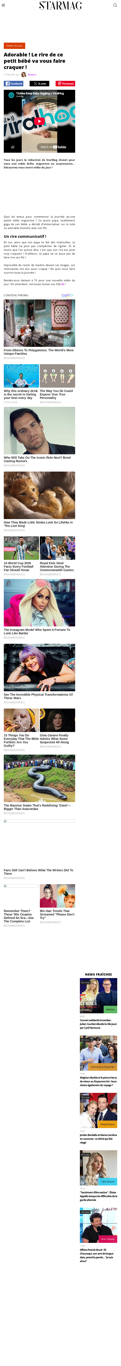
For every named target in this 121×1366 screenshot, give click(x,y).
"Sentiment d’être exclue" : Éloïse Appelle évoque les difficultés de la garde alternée (98, 1196)
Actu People (108, 1239)
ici (62, 284)
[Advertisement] (60, 33)
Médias (110, 1009)
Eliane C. (32, 74)
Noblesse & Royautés (103, 1066)
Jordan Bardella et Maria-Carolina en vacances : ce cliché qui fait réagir (98, 1138)
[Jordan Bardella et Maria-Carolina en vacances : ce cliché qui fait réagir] (98, 1110)
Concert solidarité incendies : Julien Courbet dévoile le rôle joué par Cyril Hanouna (98, 1023)
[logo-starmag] (60, 5)
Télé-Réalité (108, 1181)
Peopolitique (107, 1124)
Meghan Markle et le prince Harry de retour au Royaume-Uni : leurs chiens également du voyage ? (98, 1081)
